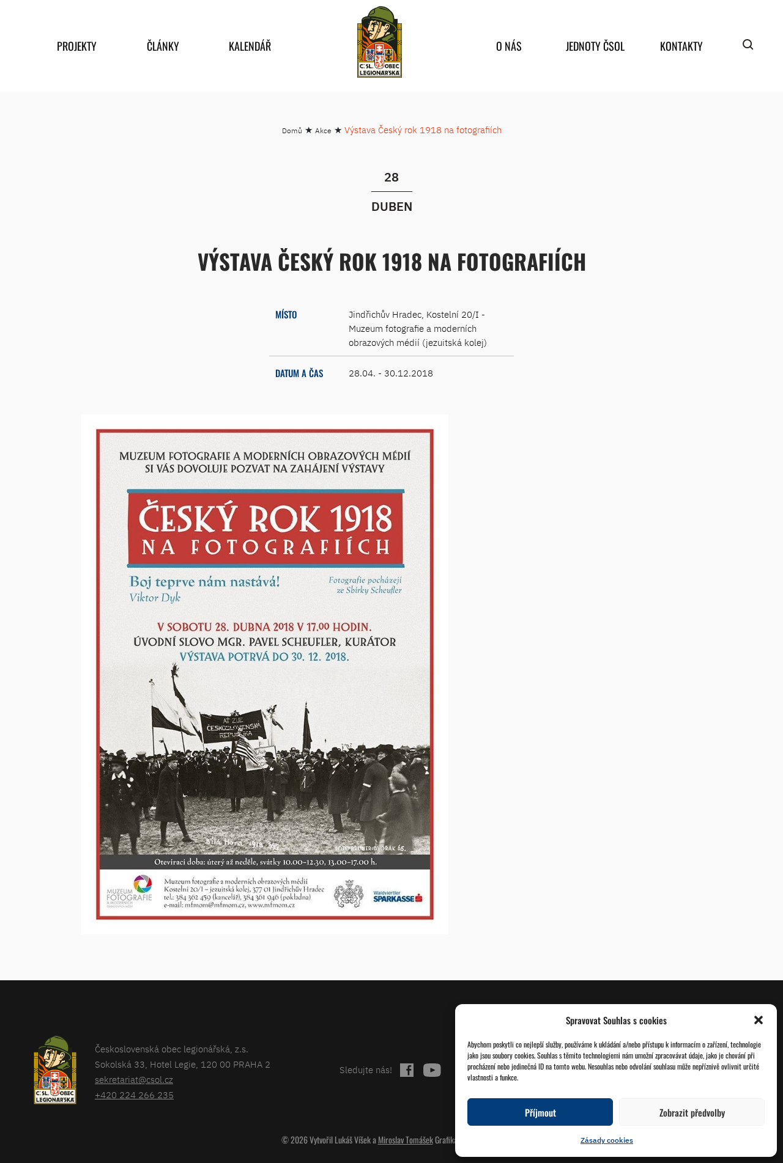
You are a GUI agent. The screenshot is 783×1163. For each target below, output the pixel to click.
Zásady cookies (607, 1140)
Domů (292, 130)
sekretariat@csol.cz (134, 1079)
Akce (323, 130)
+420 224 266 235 (134, 1095)
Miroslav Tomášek (405, 1139)
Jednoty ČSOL (595, 46)
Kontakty (681, 46)
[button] (758, 1020)
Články (163, 46)
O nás (509, 46)
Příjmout (540, 1112)
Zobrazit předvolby (692, 1112)
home (379, 42)
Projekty (77, 46)
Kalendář (250, 46)
